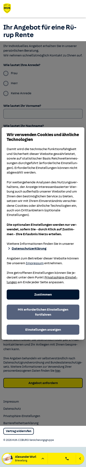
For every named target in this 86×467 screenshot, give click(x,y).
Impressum (35, 263)
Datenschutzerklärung (29, 248)
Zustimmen (43, 294)
